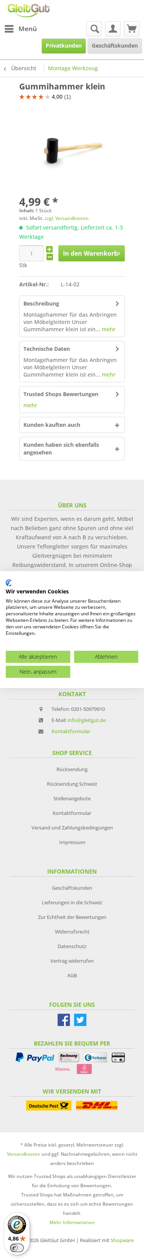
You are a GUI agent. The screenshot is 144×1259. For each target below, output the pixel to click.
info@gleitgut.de (87, 720)
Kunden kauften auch (51, 424)
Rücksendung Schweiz (72, 783)
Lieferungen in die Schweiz (72, 902)
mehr (108, 329)
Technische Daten (46, 348)
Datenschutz (72, 946)
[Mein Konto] (113, 28)
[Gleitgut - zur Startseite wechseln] (29, 10)
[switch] (17, 1248)
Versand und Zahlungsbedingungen (72, 827)
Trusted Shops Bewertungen (60, 394)
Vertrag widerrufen (72, 960)
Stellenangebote (72, 798)
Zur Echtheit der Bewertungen (72, 917)
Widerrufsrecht (72, 931)
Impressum (72, 842)
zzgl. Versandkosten (67, 218)
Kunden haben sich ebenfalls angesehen (61, 448)
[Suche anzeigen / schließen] (94, 28)
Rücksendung (72, 769)
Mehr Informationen (72, 1222)
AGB (72, 975)
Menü (27, 28)
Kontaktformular (70, 731)
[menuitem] (20, 28)
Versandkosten (23, 1154)
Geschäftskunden (72, 887)
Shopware (122, 1240)
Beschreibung (41, 303)
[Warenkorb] (131, 28)
